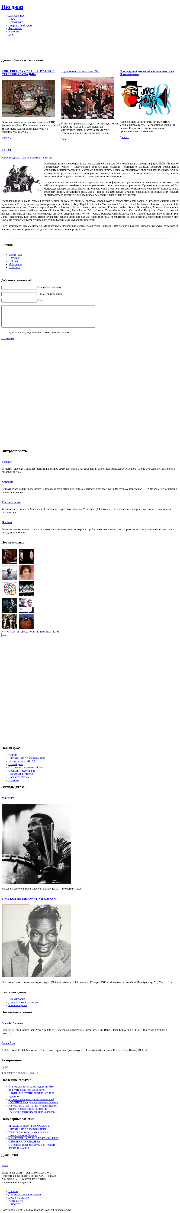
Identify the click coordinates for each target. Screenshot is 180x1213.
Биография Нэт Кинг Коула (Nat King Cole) (29, 898)
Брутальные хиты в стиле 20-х (80, 71)
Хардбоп (7, 481)
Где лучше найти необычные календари (32, 1111)
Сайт (40, 300)
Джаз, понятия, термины (37, 157)
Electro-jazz (15, 254)
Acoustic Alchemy (12, 1023)
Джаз (5, 1165)
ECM (6, 150)
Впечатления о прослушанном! (27, 1128)
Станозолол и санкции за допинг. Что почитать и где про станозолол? (31, 1088)
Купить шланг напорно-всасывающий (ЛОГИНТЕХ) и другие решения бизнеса (33, 1101)
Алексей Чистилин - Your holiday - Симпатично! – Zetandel (29, 1133)
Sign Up (33, 1072)
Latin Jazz (14, 267)
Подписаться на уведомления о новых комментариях (37, 332)
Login (4, 1066)
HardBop (14, 257)
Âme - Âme (8, 1043)
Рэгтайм (7, 461)
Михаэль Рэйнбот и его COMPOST (29, 1125)
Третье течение (11, 502)
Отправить (7, 338)
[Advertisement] (90, 47)
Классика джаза (11, 157)
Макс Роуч (8, 797)
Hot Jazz (13, 260)
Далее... (6, 137)
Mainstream (15, 264)
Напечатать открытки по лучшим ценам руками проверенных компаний (32, 1107)
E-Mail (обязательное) (50, 293)
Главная (14, 631)
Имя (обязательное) (49, 287)
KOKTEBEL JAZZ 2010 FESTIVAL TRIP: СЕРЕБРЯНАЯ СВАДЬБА (28, 73)
